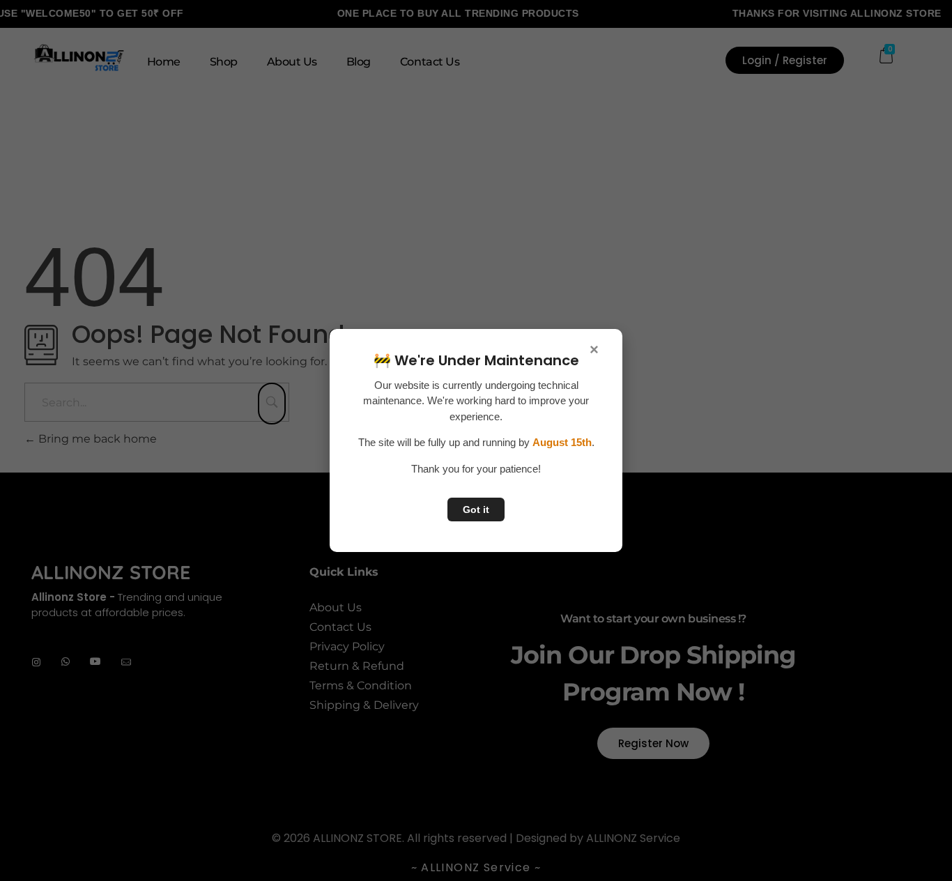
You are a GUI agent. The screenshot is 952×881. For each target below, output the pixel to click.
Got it (476, 509)
